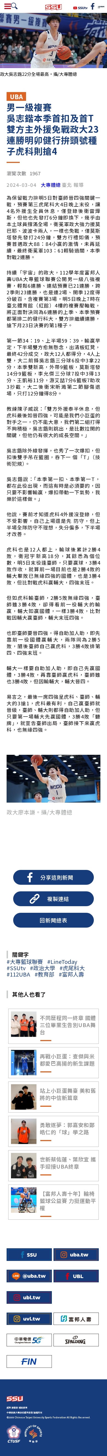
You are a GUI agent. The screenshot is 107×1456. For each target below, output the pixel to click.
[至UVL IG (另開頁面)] (29, 1319)
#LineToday (62, 961)
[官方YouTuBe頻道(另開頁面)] (80, 7)
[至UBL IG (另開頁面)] (29, 1297)
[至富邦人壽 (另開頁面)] (76, 1319)
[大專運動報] (101, 6)
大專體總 (51, 185)
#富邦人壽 (71, 974)
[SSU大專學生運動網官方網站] (53, 6)
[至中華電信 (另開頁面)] (29, 1340)
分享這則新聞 (56, 877)
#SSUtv (16, 968)
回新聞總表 (53, 920)
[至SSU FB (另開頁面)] (29, 1254)
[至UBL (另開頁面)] (76, 1276)
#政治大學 (42, 968)
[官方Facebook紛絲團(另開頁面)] (92, 6)
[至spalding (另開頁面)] (76, 1340)
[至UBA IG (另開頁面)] (76, 1254)
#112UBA (18, 974)
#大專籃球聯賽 (25, 961)
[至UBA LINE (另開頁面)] (29, 1276)
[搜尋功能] (14, 6)
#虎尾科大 (72, 968)
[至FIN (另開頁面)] (29, 1361)
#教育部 (44, 974)
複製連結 (58, 899)
